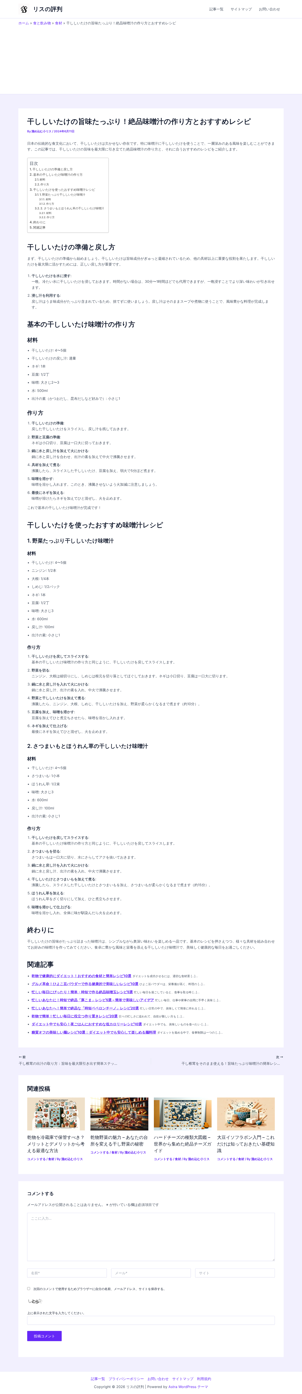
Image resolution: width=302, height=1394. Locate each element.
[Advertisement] (151, 59)
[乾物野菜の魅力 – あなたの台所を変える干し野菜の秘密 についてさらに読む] (119, 1113)
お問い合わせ (269, 9)
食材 (58, 23)
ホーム (23, 23)
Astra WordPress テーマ (188, 1386)
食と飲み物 (42, 23)
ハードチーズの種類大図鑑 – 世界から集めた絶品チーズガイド (182, 1144)
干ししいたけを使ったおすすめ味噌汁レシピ (64, 189)
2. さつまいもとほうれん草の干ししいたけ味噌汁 (72, 208)
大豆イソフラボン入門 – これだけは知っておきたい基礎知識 (246, 1144)
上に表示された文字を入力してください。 (56, 1313)
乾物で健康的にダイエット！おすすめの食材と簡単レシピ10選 (81, 976)
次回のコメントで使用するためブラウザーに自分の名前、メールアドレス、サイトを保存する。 (99, 1289)
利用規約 (204, 1379)
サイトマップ (241, 9)
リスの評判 (47, 9)
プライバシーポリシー (126, 1379)
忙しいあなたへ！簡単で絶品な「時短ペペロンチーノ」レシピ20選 (85, 1008)
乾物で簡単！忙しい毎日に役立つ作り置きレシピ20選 (75, 1016)
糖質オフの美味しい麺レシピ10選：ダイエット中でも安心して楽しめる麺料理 (94, 1032)
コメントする (36, 1159)
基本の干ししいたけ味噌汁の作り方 (58, 174)
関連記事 (39, 227)
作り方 (44, 184)
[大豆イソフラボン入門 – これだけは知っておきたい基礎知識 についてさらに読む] (246, 1113)
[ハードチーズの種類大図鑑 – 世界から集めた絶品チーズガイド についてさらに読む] (183, 1113)
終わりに (39, 222)
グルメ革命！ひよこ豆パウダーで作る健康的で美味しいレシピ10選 (85, 984)
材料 (42, 179)
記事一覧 (216, 9)
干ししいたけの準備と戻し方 (52, 169)
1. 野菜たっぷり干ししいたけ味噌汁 (62, 194)
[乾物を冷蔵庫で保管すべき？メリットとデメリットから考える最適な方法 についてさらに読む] (56, 1113)
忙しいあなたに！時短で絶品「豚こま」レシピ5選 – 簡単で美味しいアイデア (93, 1000)
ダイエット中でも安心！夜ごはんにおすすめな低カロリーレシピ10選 (87, 1024)
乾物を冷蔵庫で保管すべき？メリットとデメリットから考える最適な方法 (56, 1144)
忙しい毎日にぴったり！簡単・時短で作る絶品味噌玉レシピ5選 (82, 992)
